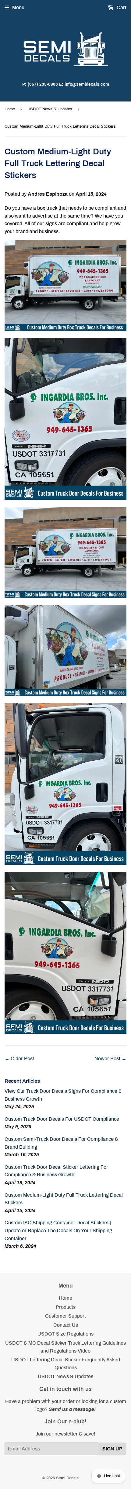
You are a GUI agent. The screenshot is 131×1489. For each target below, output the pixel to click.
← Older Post (19, 1058)
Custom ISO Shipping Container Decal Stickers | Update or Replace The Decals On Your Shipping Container (58, 1230)
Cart (120, 7)
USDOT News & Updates (49, 109)
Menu (18, 7)
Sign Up (112, 1448)
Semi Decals (67, 1478)
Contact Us (65, 1325)
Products (66, 1307)
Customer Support (65, 1316)
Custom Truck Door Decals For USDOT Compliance (62, 1119)
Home (10, 109)
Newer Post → (110, 1058)
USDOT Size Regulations (65, 1333)
